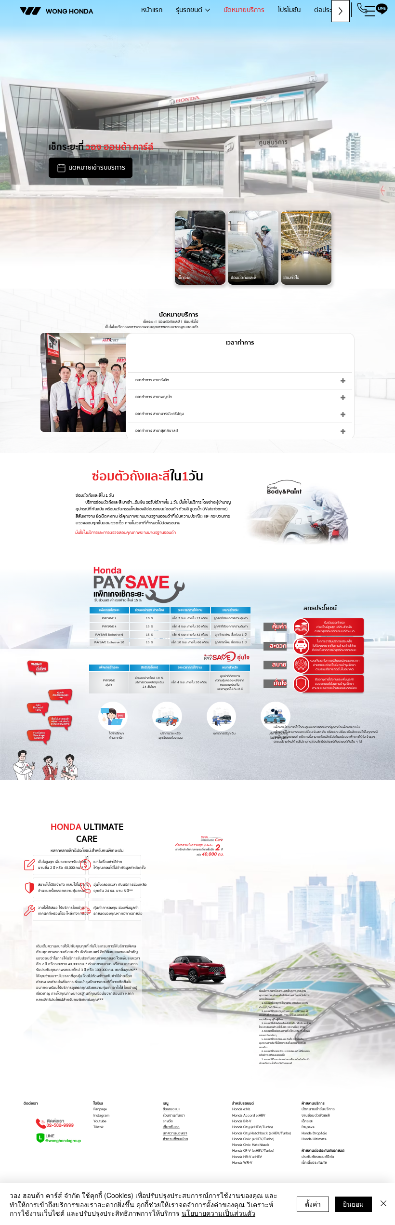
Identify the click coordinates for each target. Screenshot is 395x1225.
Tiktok (98, 1127)
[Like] (113, 717)
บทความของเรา (175, 1133)
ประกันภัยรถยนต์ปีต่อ (318, 1157)
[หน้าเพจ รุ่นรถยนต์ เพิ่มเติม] (207, 10)
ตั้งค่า (313, 1204)
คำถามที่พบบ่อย (175, 1139)
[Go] (362, 8)
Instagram (101, 1115)
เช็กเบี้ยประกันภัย (314, 1163)
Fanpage (100, 1109)
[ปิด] (383, 1204)
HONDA (69, 11)
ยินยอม (353, 1204)
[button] (90, 168)
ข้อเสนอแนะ (171, 1109)
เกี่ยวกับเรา (171, 1127)
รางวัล (167, 1121)
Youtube (99, 1121)
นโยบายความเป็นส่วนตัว (218, 1213)
